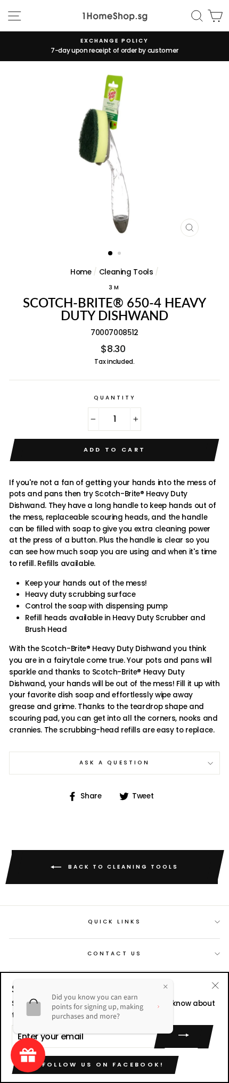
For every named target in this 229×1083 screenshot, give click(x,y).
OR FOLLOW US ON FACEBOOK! (95, 1064)
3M (114, 287)
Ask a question (114, 763)
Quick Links (115, 922)
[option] (114, 46)
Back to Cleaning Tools (122, 867)
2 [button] (120, 254)
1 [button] (110, 253)
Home (81, 272)
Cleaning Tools (126, 272)
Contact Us (114, 953)
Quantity (114, 398)
